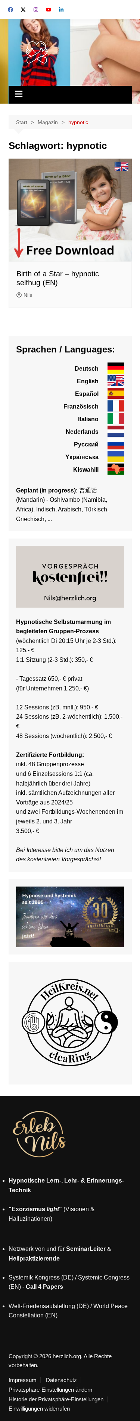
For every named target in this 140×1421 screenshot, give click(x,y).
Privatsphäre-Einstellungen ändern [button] (50, 1390)
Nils (28, 295)
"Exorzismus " (35, 1209)
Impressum (23, 1380)
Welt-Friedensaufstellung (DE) (49, 1306)
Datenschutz (61, 1380)
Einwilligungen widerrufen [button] (39, 1409)
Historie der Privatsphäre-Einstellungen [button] (56, 1399)
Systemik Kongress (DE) (41, 1277)
